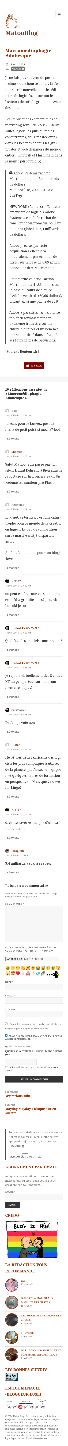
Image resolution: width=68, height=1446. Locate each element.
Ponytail (27, 1333)
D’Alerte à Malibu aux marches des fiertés (37, 1300)
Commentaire (14, 903)
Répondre (13, 438)
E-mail (10, 995)
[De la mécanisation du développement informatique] (11, 1354)
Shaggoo (17, 451)
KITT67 (16, 581)
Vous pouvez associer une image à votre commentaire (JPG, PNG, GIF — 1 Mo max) (30, 949)
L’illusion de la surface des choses (41, 1317)
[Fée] (11, 1285)
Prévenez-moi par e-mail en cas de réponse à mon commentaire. (33, 1037)
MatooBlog (21, 33)
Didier (16, 744)
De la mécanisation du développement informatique (41, 1352)
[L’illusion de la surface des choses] (11, 1319)
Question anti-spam (17, 1046)
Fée (23, 1280)
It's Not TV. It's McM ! (25, 628)
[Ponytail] (11, 1337)
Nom (9, 981)
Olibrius (16, 68)
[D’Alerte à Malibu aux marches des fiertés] (11, 1302)
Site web (10, 1009)
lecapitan (18, 850)
